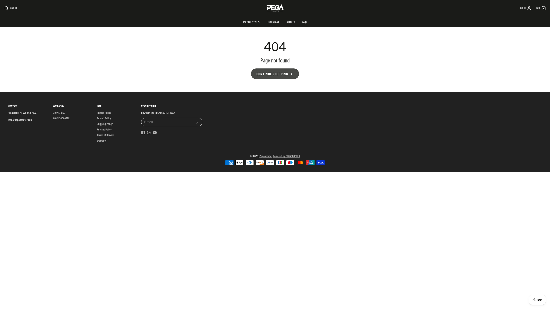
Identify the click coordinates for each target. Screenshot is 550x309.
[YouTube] (155, 133)
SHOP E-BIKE (59, 112)
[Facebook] (143, 133)
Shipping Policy (105, 124)
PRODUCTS (250, 22)
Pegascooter (266, 156)
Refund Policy (104, 118)
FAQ (304, 22)
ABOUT (290, 22)
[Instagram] (149, 133)
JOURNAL (274, 22)
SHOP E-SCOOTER (61, 118)
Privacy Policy (104, 112)
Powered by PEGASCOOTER (286, 156)
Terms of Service (105, 135)
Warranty (101, 140)
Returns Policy (104, 129)
